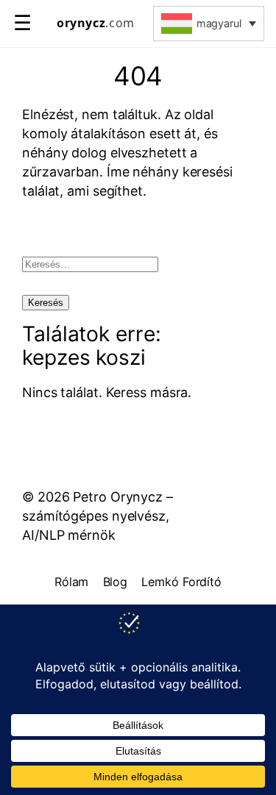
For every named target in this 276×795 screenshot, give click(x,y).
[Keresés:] (90, 263)
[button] (208, 23)
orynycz (96, 23)
